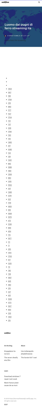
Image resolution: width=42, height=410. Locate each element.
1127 (9, 114)
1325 (10, 263)
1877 (9, 238)
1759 (10, 99)
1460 (10, 142)
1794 (10, 131)
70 (9, 267)
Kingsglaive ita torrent (9, 352)
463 (9, 285)
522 (9, 199)
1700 (10, 256)
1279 (9, 195)
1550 (10, 185)
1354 (10, 89)
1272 (9, 302)
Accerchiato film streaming (15, 40)
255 (9, 249)
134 (9, 153)
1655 (10, 206)
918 (9, 210)
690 (9, 106)
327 (9, 292)
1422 (9, 317)
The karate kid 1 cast (29, 357)
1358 (10, 174)
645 (9, 281)
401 (9, 295)
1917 (9, 92)
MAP (6, 404)
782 (9, 270)
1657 (9, 277)
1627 (9, 306)
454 (9, 231)
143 (9, 138)
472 (9, 220)
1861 (9, 171)
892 (9, 163)
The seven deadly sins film (11, 358)
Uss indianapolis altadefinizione (27, 352)
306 (9, 128)
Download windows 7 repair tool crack (12, 377)
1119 (9, 203)
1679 (10, 217)
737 (9, 124)
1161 (9, 135)
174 (9, 235)
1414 (9, 252)
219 (9, 288)
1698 (10, 167)
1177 (9, 110)
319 (9, 103)
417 (9, 146)
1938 (10, 213)
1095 (10, 149)
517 (9, 260)
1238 (10, 224)
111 (9, 242)
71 (9, 245)
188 (9, 96)
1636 (10, 299)
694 (9, 228)
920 (9, 309)
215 (9, 320)
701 (9, 121)
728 (9, 274)
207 (9, 188)
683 (9, 178)
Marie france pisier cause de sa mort (11, 384)
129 (9, 156)
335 (9, 313)
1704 (10, 117)
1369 (10, 192)
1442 (10, 160)
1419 (9, 181)
